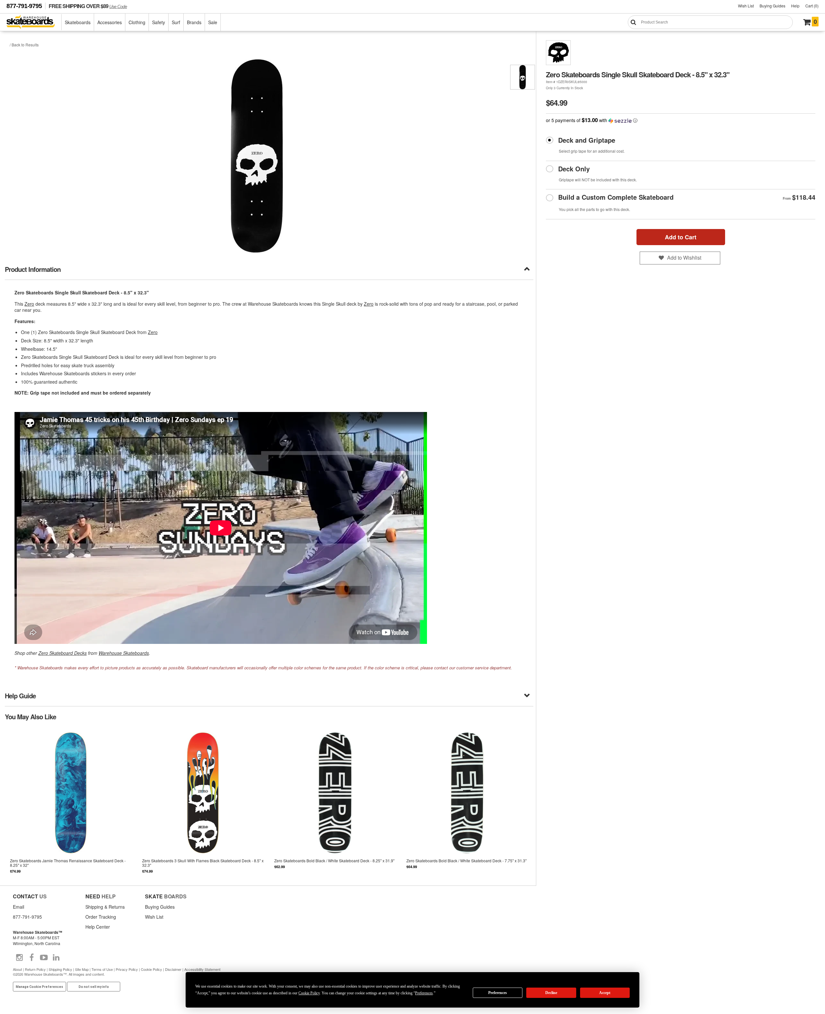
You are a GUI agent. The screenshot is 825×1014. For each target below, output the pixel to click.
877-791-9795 (24, 6)
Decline (551, 992)
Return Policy (35, 969)
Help (795, 5)
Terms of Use (102, 969)
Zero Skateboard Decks (62, 653)
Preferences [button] (424, 993)
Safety (158, 22)
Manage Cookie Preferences (39, 987)
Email (18, 907)
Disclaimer (173, 969)
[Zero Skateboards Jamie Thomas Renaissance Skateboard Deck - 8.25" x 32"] (71, 802)
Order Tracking (100, 917)
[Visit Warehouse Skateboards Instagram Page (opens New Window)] (19, 957)
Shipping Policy (60, 969)
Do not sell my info (94, 987)
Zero (29, 304)
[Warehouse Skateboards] (34, 22)
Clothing (137, 22)
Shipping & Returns (105, 907)
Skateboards (78, 22)
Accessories (109, 22)
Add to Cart (680, 237)
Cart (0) (812, 5)
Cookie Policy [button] (309, 993)
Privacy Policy (127, 969)
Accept (604, 992)
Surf (176, 22)
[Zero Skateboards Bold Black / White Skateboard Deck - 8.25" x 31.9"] (335, 802)
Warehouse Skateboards (124, 653)
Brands (194, 22)
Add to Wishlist (684, 257)
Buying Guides (772, 5)
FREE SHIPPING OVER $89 (88, 6)
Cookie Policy (151, 969)
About (17, 969)
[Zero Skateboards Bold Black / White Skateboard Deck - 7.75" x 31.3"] (467, 802)
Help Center (97, 926)
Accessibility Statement (202, 969)
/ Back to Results (24, 44)
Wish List (746, 5)
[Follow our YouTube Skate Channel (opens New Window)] (44, 957)
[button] (680, 120)
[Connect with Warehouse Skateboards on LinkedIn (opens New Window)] (56, 957)
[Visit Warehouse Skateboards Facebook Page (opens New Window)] (31, 957)
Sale (212, 22)
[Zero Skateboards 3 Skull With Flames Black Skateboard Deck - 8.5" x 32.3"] (203, 802)
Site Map (82, 969)
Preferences (497, 992)
